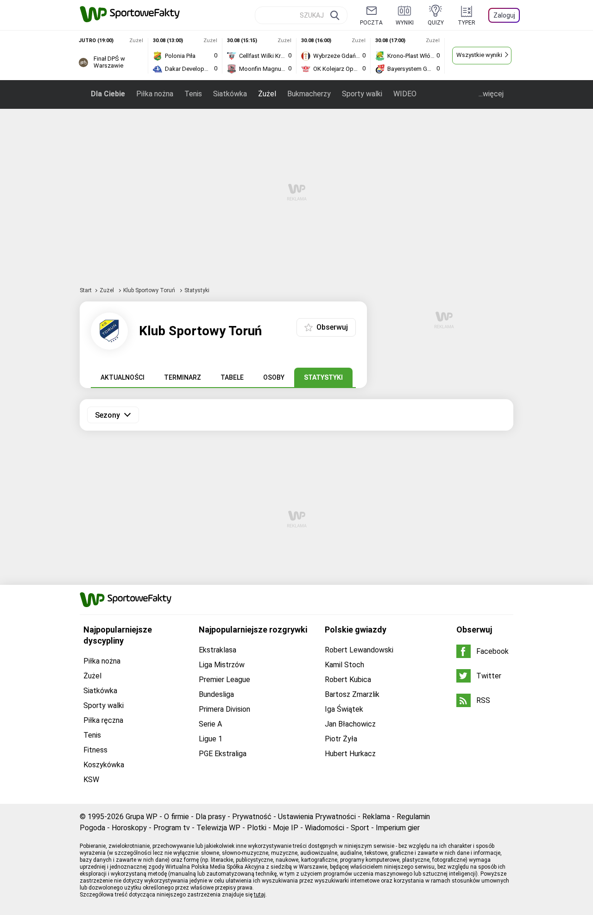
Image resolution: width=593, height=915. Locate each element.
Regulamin (413, 816)
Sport (360, 827)
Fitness (95, 750)
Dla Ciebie (108, 93)
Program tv (171, 827)
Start (86, 290)
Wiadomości (324, 827)
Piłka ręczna (103, 720)
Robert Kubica (348, 679)
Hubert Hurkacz (350, 753)
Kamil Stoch (344, 664)
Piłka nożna (154, 93)
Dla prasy (211, 816)
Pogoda (92, 827)
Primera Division (224, 709)
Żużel (267, 93)
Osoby (273, 377)
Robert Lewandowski (359, 650)
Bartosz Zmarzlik (352, 694)
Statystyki (323, 377)
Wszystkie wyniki (479, 54)
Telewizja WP (218, 827)
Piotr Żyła (341, 738)
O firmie (176, 816)
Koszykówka (103, 764)
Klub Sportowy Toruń (150, 290)
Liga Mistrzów (222, 664)
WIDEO (404, 93)
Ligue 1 (210, 738)
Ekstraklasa (217, 650)
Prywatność (251, 816)
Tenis (193, 93)
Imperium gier (398, 827)
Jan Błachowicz (350, 724)
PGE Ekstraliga (222, 753)
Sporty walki (362, 93)
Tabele (232, 377)
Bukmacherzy (309, 93)
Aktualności (123, 377)
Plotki (256, 827)
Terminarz (182, 377)
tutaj (259, 894)
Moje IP (285, 827)
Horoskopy (129, 827)
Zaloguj (504, 15)
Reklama (376, 816)
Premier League (224, 679)
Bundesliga (216, 694)
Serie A (210, 724)
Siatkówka (230, 93)
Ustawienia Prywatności (317, 816)
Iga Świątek (344, 709)
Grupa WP (142, 816)
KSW (91, 779)
